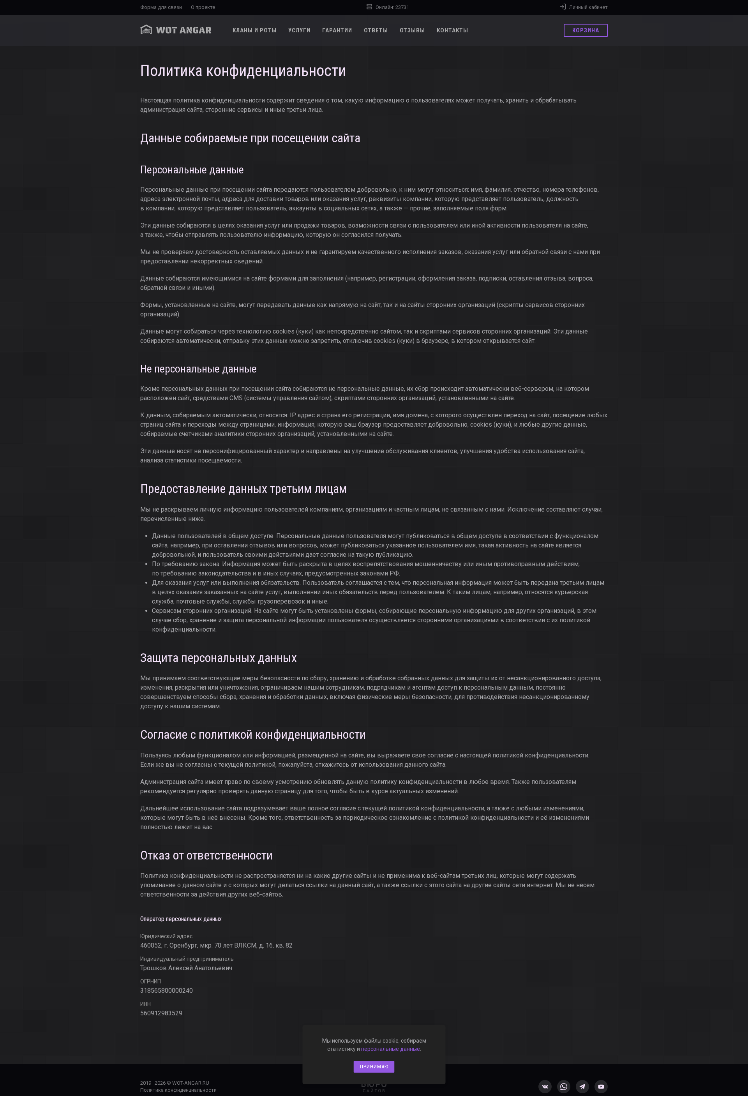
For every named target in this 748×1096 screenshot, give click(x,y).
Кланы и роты (255, 30)
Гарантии (337, 30)
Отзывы (412, 30)
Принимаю (374, 1067)
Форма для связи (161, 7)
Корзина (588, 30)
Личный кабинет (587, 7)
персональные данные (390, 1049)
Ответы (376, 30)
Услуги (299, 30)
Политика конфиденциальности (178, 1090)
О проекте (203, 7)
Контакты (452, 30)
